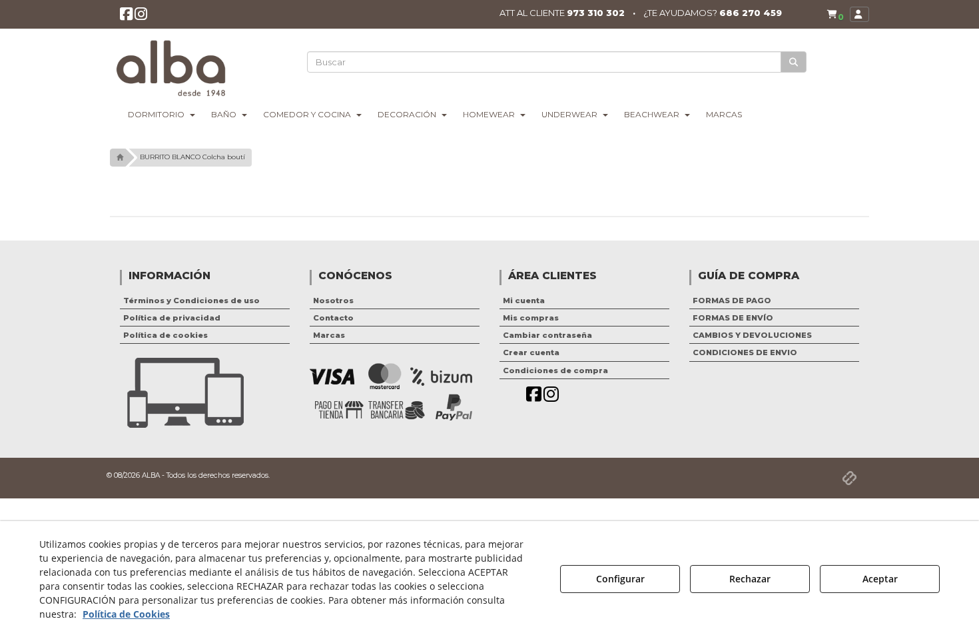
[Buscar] (794, 62)
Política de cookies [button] (165, 335)
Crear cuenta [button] (531, 352)
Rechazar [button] (750, 578)
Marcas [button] (329, 335)
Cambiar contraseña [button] (547, 335)
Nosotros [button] (333, 300)
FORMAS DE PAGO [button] (732, 300)
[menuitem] (835, 14)
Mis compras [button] (531, 317)
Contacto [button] (333, 317)
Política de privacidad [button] (171, 317)
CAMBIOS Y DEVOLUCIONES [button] (752, 335)
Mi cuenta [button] (524, 300)
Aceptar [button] (880, 578)
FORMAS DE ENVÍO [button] (733, 317)
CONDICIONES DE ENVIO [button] (745, 352)
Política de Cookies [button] (126, 614)
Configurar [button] (620, 578)
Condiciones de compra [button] (555, 370)
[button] (126, 16)
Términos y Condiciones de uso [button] (191, 300)
